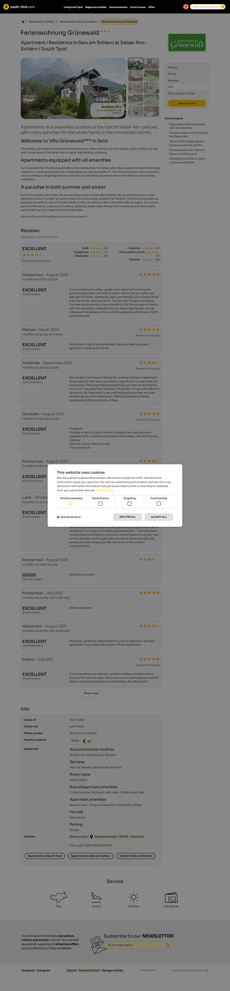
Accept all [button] (159, 517)
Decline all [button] (128, 517)
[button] (69, 517)
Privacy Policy (104, 490)
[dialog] (115, 495)
